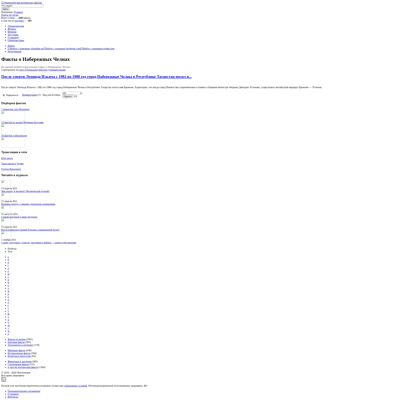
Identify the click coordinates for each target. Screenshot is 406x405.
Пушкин (18, 12)
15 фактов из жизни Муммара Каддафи (22, 122)
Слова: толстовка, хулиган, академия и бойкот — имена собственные (38, 242)
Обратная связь (16, 40)
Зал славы (13, 34)
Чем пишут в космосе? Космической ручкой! (25, 191)
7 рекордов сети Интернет (15, 109)
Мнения (12, 31)
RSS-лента (7, 158)
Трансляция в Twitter (12, 163)
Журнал (12, 29)
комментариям (57, 69)
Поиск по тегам (9, 15)
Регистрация (14, 51)
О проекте (13, 37)
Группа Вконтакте (11, 169)
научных (19, 20)
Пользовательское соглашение (24, 391)
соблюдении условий (75, 385)
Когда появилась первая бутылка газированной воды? (30, 229)
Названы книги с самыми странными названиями (28, 204)
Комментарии (29, 95)
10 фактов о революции (14, 135)
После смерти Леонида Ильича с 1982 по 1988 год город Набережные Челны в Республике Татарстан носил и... (96, 77)
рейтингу (44, 69)
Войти (11, 45)
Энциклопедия (16, 26)
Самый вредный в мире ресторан (19, 217)
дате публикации (28, 69)
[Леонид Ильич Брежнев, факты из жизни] (2, 82)
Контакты (13, 396)
